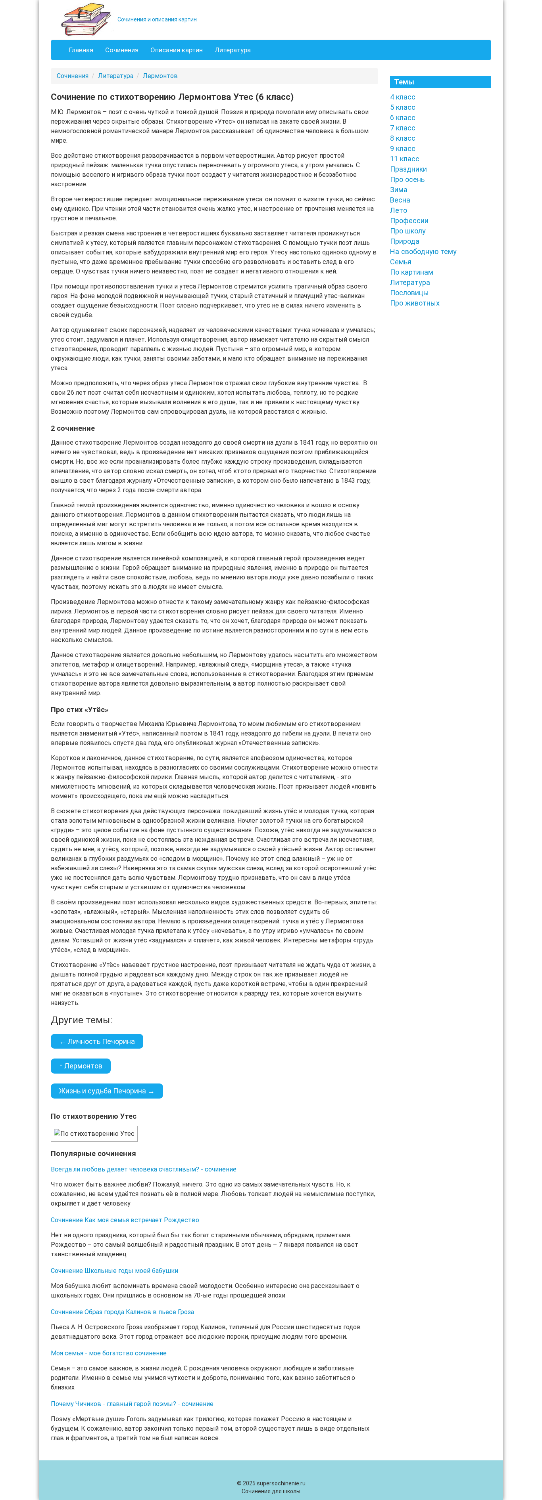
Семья (400, 262)
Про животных (415, 303)
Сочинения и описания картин (156, 19)
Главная (81, 50)
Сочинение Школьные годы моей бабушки (114, 1271)
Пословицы (409, 293)
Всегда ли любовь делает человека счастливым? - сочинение (143, 1169)
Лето (398, 210)
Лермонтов (160, 76)
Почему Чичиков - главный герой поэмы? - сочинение (132, 1404)
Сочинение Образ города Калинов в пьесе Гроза (122, 1312)
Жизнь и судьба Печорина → (107, 1091)
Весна (400, 200)
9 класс (402, 148)
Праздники (408, 169)
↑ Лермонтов (80, 1066)
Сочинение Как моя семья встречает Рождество (125, 1220)
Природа (404, 241)
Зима (398, 189)
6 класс (402, 117)
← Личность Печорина (97, 1041)
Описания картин (176, 50)
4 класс (402, 97)
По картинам (411, 272)
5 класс (402, 107)
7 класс (402, 128)
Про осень (407, 179)
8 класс (402, 138)
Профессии (409, 220)
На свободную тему (423, 251)
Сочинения (121, 50)
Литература (233, 50)
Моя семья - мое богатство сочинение (109, 1353)
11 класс (404, 159)
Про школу (408, 231)
